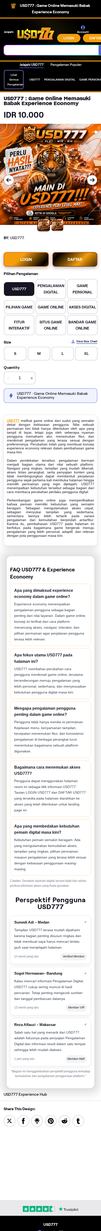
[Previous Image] (9, 180)
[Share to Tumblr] (78, 1121)
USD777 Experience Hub (25, 1094)
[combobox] (51, 50)
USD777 (13, 421)
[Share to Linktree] (37, 1121)
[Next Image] (92, 180)
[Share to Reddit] (64, 1121)
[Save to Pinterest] (51, 1121)
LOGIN (68, 38)
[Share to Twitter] (9, 1121)
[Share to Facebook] (23, 1121)
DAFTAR (75, 259)
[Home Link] (35, 34)
